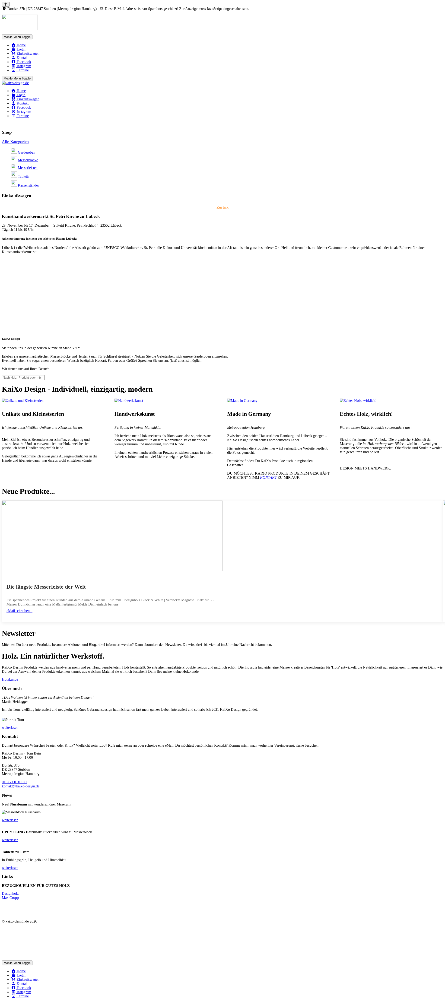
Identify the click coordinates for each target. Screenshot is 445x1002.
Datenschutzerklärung (18, 937)
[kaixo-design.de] (15, 83)
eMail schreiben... (19, 611)
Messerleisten (28, 168)
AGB (6, 929)
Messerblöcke (28, 160)
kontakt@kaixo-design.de (20, 786)
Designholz (10, 893)
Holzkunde (10, 679)
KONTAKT (268, 477)
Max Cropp (10, 898)
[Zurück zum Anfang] (6, 4)
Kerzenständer (28, 185)
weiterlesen (10, 868)
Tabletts (23, 176)
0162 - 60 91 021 (14, 782)
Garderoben (26, 152)
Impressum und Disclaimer (21, 955)
